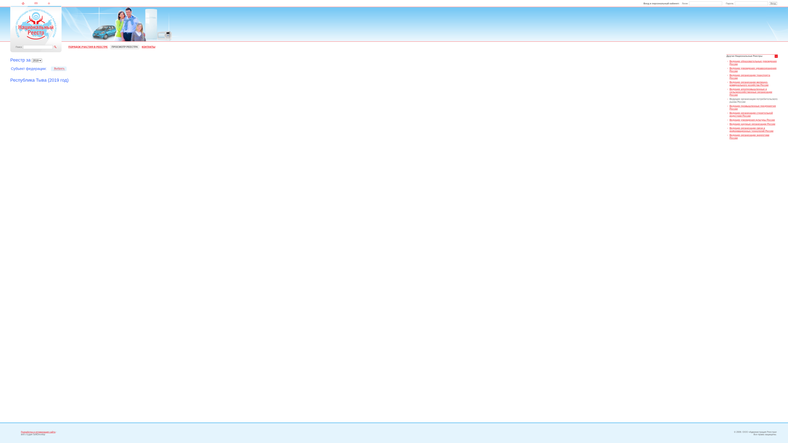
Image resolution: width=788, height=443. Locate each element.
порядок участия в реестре (88, 47)
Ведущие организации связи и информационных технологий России (751, 129)
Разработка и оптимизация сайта (38, 432)
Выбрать (59, 68)
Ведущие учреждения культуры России (752, 120)
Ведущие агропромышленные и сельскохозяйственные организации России (751, 92)
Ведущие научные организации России (752, 124)
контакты (148, 47)
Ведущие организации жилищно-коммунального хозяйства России (749, 84)
